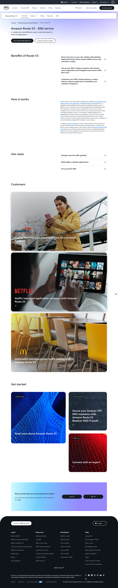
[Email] (86, 579)
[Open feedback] (116, 294)
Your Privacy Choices (33, 582)
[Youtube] (100, 575)
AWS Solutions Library (43, 546)
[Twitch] (97, 575)
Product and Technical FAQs (45, 554)
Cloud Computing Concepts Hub (21, 546)
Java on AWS (64, 550)
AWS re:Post (89, 543)
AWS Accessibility (91, 554)
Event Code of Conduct (92, 561)
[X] (86, 575)
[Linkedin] (92, 575)
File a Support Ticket (91, 539)
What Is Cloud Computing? (19, 539)
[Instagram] (95, 575)
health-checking (87, 103)
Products (13, 22)
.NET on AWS (64, 543)
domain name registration (71, 103)
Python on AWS (65, 546)
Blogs (13, 557)
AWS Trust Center (41, 543)
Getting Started (41, 536)
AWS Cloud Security (17, 550)
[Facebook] (89, 575)
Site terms (21, 582)
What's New (15, 554)
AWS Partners (40, 561)
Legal (87, 557)
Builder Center (65, 536)
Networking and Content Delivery (28, 22)
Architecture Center (42, 550)
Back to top (58, 568)
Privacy (13, 582)
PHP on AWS (64, 554)
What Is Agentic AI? (17, 543)
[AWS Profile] (112, 2)
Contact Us (88, 536)
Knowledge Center (91, 546)
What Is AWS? (15, 536)
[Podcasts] (103, 575)
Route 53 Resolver (72, 123)
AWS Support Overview (92, 550)
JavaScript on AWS (66, 557)
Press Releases (16, 561)
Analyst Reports (41, 557)
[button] (25, 8)
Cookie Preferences (51, 582)
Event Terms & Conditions (93, 564)
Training (38, 539)
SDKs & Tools (64, 539)
